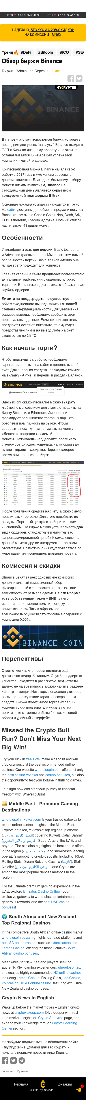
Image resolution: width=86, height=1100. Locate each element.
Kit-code (48, 1090)
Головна (7, 1071)
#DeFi (26, 52)
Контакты (64, 1084)
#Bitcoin (45, 52)
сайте (12, 209)
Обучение (21, 1071)
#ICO (64, 52)
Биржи (7, 70)
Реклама (21, 1084)
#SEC (81, 52)
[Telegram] (79, 1090)
